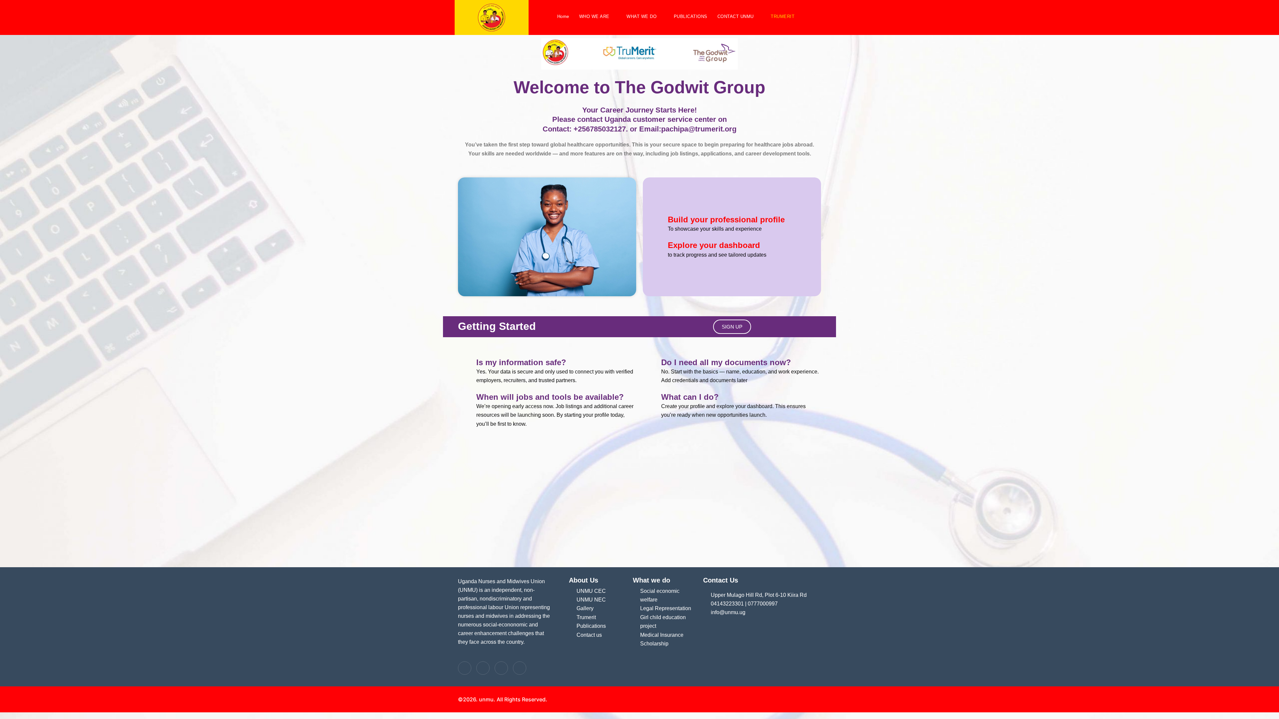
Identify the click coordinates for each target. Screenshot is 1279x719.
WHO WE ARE (594, 16)
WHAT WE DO (641, 16)
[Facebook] (464, 668)
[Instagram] (519, 668)
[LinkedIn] (501, 668)
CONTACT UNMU (735, 16)
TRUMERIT (782, 16)
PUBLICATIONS (690, 16)
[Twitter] (483, 668)
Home (563, 16)
